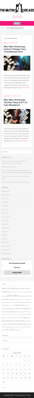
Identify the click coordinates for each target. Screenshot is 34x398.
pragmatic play (22, 302)
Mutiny (15, 42)
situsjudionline (10, 308)
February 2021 (6, 246)
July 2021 (4, 231)
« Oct (3, 387)
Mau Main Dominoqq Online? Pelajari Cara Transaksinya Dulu (15, 49)
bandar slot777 (14, 292)
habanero (4, 296)
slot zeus (18, 330)
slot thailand (10, 330)
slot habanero (9, 317)
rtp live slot (5, 305)
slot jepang (25, 317)
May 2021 (5, 235)
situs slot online (22, 308)
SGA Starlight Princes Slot (9, 167)
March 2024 (5, 220)
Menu (17, 23)
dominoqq (28, 292)
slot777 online (19, 314)
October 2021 (6, 228)
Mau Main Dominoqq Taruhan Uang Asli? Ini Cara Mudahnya (15, 102)
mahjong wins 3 (10, 302)
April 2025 (5, 209)
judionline (21, 296)
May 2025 (5, 206)
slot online (6, 321)
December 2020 (6, 253)
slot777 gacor (7, 314)
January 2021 (6, 250)
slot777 (27, 312)
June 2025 (5, 202)
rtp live (29, 302)
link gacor (17, 299)
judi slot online (8, 299)
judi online (13, 295)
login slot (23, 299)
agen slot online (9, 288)
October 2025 (6, 191)
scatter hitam (19, 305)
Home (3, 28)
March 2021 (5, 242)
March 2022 (5, 224)
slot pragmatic (8, 327)
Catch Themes (26, 395)
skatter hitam (21, 312)
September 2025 (6, 195)
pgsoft (16, 302)
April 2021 (5, 239)
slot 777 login (13, 314)
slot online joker (18, 321)
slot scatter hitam (17, 327)
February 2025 (6, 217)
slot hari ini (16, 317)
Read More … (24, 141)
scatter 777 (11, 305)
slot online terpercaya (17, 324)
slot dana (25, 314)
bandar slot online (22, 292)
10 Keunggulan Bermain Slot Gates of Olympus (15, 182)
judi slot (28, 296)
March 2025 (5, 213)
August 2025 (5, 198)
